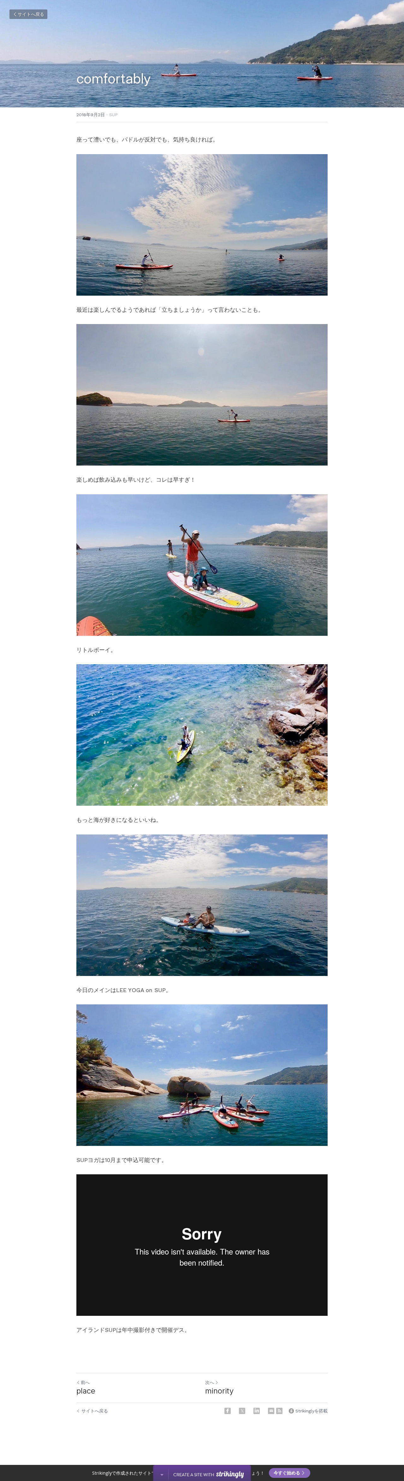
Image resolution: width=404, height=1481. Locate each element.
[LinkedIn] (256, 1411)
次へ (209, 1382)
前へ (85, 1382)
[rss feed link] (279, 1411)
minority (219, 1390)
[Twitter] (242, 1411)
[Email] (271, 1411)
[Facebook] (227, 1411)
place (85, 1390)
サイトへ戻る (31, 14)
